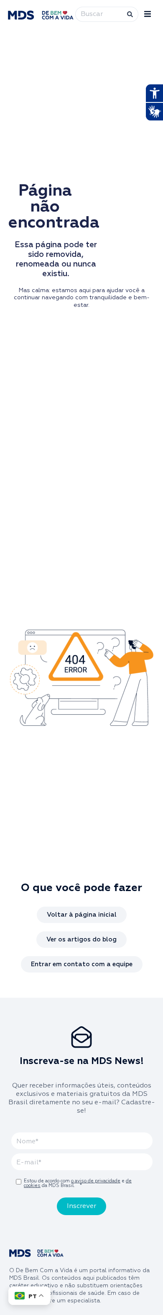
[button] (147, 14)
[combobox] (100, 14)
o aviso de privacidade (95, 1181)
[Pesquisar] (131, 14)
